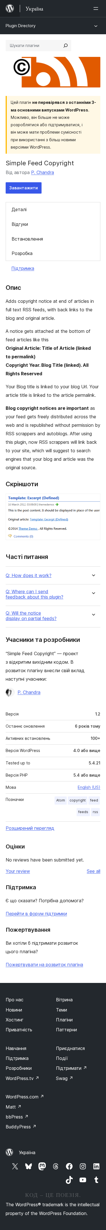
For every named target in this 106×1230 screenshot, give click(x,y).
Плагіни (64, 1020)
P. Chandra (42, 172)
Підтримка (22, 268)
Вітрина (64, 999)
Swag (64, 1078)
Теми (61, 1010)
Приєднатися (70, 1048)
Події (62, 1058)
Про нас (14, 999)
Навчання (16, 1048)
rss (95, 812)
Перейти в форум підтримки (36, 913)
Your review (18, 871)
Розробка (22, 253)
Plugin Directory (21, 25)
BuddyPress (21, 1127)
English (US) (89, 787)
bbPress (17, 1117)
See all (93, 871)
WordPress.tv (22, 1078)
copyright (78, 800)
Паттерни (66, 1029)
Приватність (19, 1029)
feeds (83, 812)
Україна (27, 1152)
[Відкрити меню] (97, 8)
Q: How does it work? (28, 575)
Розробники (19, 1068)
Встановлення (27, 239)
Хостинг (14, 1020)
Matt (13, 1107)
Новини (14, 1010)
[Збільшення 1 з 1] (93, 501)
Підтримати (71, 1068)
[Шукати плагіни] (65, 45)
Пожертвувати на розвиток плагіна (44, 964)
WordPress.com (25, 1097)
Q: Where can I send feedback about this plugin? (34, 594)
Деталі (19, 209)
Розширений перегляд (30, 828)
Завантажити (23, 187)
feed (94, 800)
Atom (60, 800)
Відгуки (20, 224)
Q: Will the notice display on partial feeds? (31, 615)
